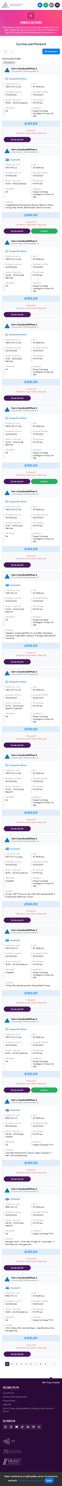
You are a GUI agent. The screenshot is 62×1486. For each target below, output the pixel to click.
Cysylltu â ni (8, 1392)
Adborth (7, 1404)
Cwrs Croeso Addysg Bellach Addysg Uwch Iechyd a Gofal (28, 1410)
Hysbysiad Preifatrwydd (15, 1396)
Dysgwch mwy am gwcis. (31, 1480)
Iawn (49, 1480)
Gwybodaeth (17, 139)
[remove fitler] (13, 62)
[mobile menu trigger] (57, 5)
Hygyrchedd (9, 1400)
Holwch (44, 231)
